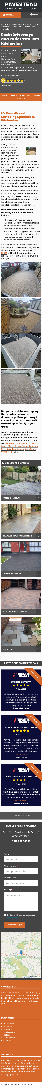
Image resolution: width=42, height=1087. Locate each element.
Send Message (15, 924)
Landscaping (9, 1032)
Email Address (10, 878)
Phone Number (11, 866)
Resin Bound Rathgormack (17, 443)
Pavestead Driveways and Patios (16, 24)
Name (7, 854)
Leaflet (26, 977)
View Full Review (21, 754)
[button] (21, 952)
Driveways (8, 1029)
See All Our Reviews (21, 815)
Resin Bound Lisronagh (27, 446)
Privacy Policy (12, 917)
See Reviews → (8, 85)
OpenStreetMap (32, 977)
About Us (8, 1026)
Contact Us (9, 1040)
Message (8, 890)
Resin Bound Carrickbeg (12, 449)
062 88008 (24, 841)
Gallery (7, 1035)
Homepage (9, 1023)
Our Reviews (9, 1037)
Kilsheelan (16, 26)
